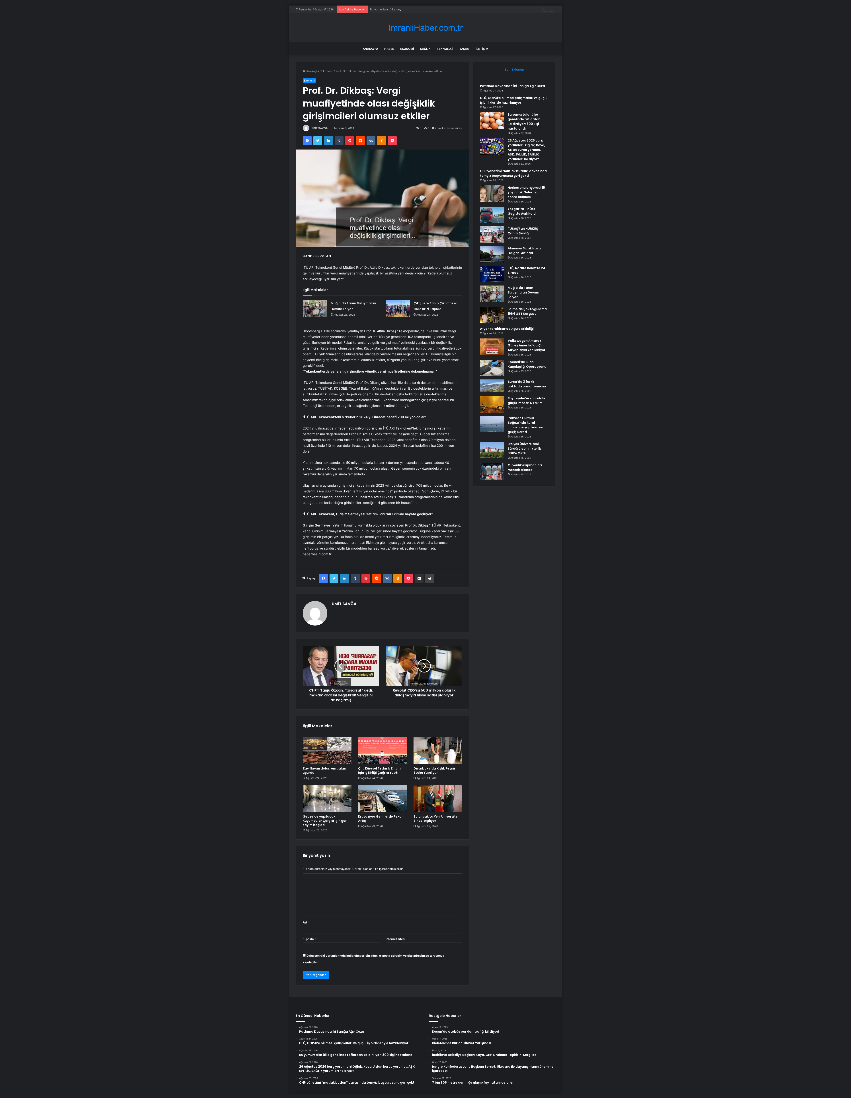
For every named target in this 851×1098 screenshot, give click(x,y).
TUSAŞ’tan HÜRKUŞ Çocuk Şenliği (523, 230)
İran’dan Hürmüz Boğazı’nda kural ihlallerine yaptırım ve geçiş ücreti (525, 425)
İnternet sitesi (395, 939)
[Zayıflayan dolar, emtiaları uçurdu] (327, 750)
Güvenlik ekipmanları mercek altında (525, 467)
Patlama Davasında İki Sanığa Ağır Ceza (512, 86)
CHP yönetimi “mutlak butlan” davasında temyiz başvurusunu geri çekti (513, 173)
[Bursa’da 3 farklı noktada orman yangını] (492, 385)
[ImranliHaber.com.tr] (425, 27)
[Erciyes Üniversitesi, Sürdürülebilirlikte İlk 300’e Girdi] (492, 450)
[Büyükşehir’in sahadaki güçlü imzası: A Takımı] (492, 404)
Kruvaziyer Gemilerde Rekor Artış (380, 818)
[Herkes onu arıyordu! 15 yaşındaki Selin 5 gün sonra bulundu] (492, 193)
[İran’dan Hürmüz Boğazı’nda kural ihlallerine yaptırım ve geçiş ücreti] (492, 424)
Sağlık (425, 49)
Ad (306, 922)
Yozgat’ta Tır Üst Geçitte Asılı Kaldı (522, 211)
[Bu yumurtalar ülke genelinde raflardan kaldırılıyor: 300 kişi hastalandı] (492, 120)
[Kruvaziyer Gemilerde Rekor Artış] (382, 798)
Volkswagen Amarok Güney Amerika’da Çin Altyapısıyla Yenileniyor (526, 345)
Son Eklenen (514, 69)
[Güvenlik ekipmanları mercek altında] (492, 471)
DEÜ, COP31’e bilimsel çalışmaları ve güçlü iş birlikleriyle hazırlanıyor (513, 100)
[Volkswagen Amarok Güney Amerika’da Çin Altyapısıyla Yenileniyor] (492, 346)
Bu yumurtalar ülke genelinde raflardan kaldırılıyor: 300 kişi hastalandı (417, 9)
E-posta (309, 939)
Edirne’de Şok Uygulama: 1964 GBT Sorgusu (528, 311)
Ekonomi (407, 49)
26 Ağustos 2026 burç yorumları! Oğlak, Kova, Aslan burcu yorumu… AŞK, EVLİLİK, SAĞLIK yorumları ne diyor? (526, 149)
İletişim (482, 49)
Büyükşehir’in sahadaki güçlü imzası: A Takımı (526, 400)
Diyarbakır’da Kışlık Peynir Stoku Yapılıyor (434, 770)
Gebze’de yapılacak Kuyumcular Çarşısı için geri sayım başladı (325, 820)
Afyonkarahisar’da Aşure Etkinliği (507, 328)
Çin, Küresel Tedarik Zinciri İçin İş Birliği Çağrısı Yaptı (379, 770)
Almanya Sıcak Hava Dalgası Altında (524, 250)
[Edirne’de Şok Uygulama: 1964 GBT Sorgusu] (492, 315)
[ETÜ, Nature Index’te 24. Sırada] (492, 274)
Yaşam (464, 49)
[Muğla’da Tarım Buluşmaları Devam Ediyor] (315, 308)
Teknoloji (445, 49)
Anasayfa (370, 49)
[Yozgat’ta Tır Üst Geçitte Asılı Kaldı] (492, 215)
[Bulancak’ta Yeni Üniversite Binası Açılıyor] (438, 798)
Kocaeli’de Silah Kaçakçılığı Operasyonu (527, 364)
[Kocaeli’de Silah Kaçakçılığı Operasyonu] (492, 368)
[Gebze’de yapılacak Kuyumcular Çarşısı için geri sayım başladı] (327, 798)
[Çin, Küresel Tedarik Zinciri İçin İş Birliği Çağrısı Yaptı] (382, 750)
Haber (389, 49)
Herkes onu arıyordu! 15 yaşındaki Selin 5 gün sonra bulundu (526, 192)
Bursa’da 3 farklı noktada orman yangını (527, 384)
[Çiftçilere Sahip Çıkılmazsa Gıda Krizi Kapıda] (398, 308)
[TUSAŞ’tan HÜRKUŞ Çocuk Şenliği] (492, 234)
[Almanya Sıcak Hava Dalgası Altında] (492, 254)
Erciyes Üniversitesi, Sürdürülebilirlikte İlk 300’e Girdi (524, 448)
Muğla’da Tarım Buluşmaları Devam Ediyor (523, 292)
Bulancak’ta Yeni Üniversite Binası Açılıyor (436, 818)
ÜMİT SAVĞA (319, 128)
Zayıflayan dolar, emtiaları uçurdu (324, 770)
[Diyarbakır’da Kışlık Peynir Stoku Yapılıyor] (438, 750)
